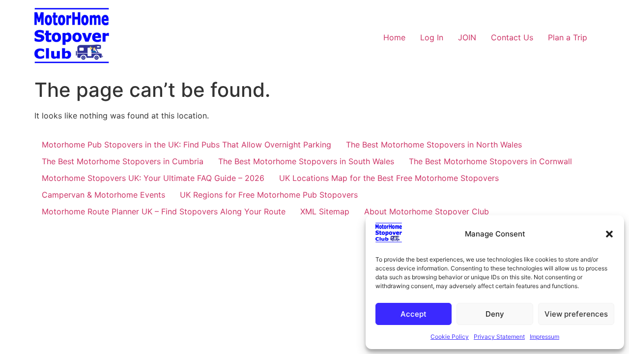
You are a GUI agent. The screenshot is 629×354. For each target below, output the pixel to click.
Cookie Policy (449, 336)
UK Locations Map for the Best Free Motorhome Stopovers (389, 178)
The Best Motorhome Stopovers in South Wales (306, 161)
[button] (609, 234)
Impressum (544, 336)
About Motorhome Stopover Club (426, 211)
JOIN (467, 37)
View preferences (576, 314)
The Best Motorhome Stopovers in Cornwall (490, 161)
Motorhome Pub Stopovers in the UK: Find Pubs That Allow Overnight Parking (186, 144)
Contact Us (512, 37)
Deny (495, 314)
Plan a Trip (567, 37)
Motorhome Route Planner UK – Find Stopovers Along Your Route (164, 211)
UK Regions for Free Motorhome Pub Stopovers (269, 195)
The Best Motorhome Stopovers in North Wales (434, 144)
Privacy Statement (499, 336)
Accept (413, 314)
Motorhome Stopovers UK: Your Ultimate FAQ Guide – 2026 (153, 178)
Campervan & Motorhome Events (103, 195)
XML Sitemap (324, 211)
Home (394, 37)
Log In (431, 37)
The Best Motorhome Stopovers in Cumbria (122, 161)
